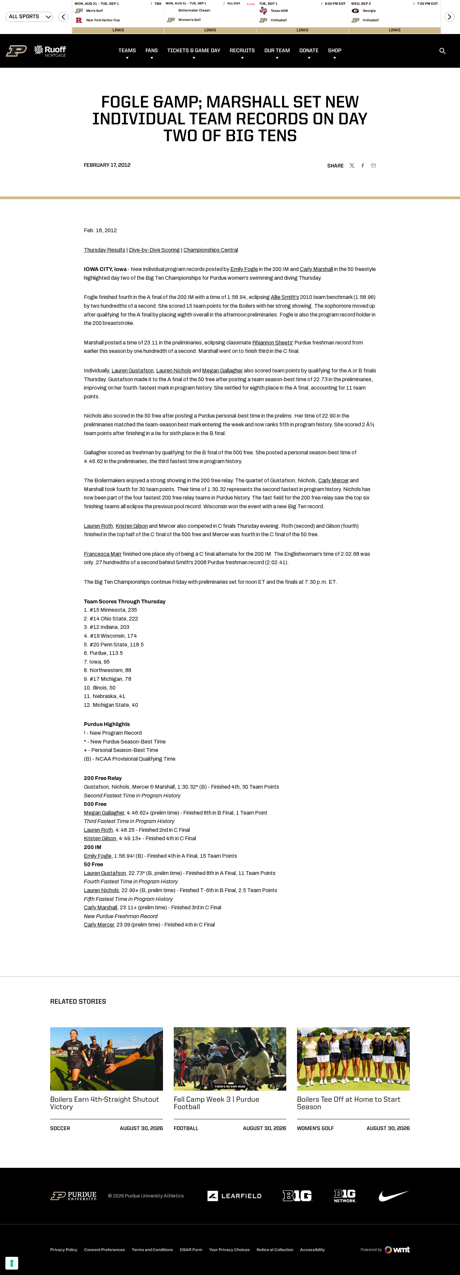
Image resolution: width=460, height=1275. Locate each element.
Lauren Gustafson (132, 370)
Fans (151, 51)
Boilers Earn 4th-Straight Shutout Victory (104, 1103)
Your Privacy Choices (229, 1249)
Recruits (242, 51)
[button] (63, 17)
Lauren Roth (98, 526)
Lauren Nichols (173, 370)
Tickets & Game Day (193, 51)
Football (186, 1128)
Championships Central (211, 250)
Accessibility (312, 1249)
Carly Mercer (333, 480)
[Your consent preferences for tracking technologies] (11, 1263)
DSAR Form (191, 1249)
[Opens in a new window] (234, 1196)
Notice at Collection (275, 1249)
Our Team (277, 51)
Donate (309, 51)
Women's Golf (315, 1128)
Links (118, 30)
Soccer (60, 1128)
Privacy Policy (63, 1249)
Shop (334, 51)
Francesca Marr (103, 554)
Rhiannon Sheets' (272, 342)
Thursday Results (104, 250)
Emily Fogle (244, 269)
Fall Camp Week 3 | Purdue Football (216, 1103)
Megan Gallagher (222, 370)
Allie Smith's (285, 297)
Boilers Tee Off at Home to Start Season (349, 1103)
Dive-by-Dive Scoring (154, 250)
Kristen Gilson (132, 526)
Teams (127, 51)
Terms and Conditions (152, 1249)
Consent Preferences (104, 1249)
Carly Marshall (316, 269)
